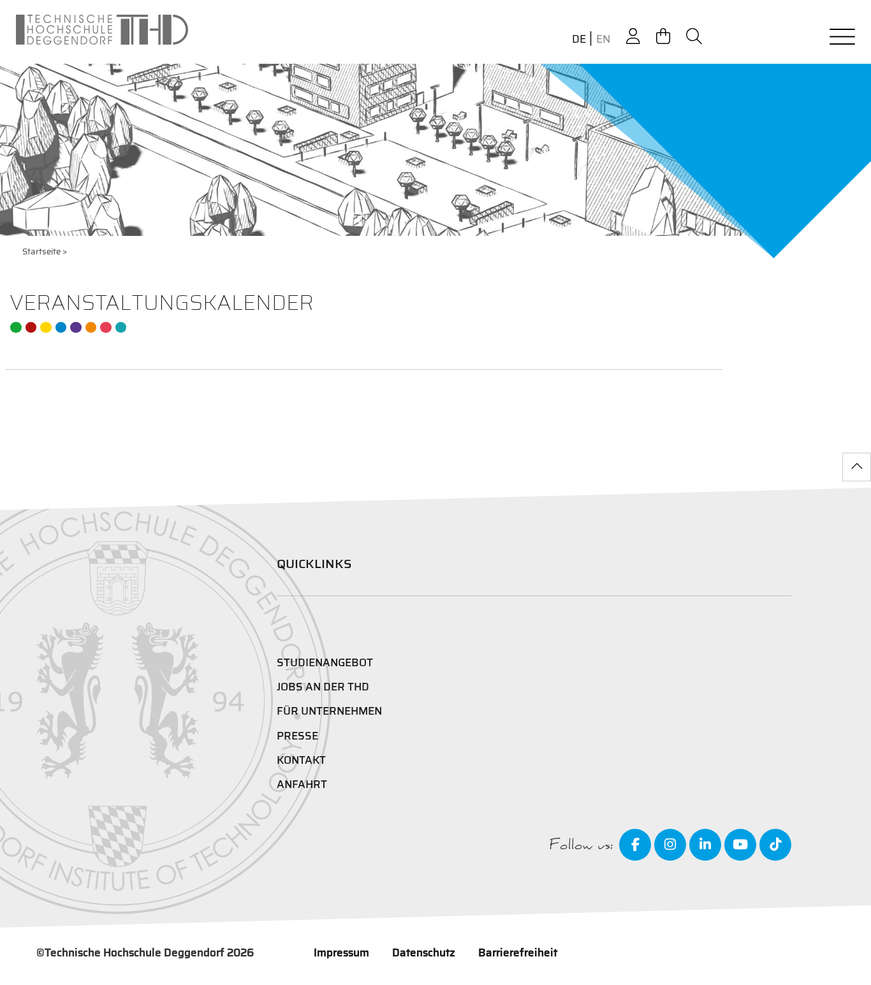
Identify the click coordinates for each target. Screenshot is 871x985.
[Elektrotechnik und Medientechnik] (46, 327)
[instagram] (670, 845)
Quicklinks (314, 563)
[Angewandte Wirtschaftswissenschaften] (31, 327)
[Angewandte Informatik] (106, 327)
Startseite (41, 251)
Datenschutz (423, 952)
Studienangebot (325, 662)
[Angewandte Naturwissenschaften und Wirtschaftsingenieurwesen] (76, 327)
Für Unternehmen (329, 711)
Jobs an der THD (323, 686)
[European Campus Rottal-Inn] (121, 327)
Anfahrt (302, 784)
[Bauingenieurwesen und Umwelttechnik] (16, 327)
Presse (297, 735)
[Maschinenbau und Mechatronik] (61, 327)
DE (579, 39)
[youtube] (740, 845)
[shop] (663, 37)
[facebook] (635, 845)
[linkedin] (705, 845)
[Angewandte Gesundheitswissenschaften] (91, 327)
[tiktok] (775, 845)
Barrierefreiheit (517, 952)
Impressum (341, 952)
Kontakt (301, 760)
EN (603, 39)
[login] (633, 37)
